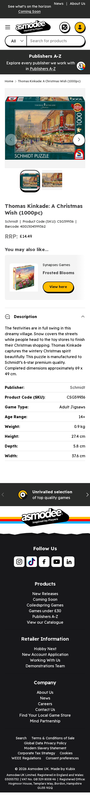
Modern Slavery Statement (45, 748)
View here (58, 287)
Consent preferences (62, 758)
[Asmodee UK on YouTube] (56, 561)
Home (9, 81)
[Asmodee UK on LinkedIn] (69, 561)
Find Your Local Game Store (45, 715)
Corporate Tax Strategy (36, 753)
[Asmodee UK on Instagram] (19, 561)
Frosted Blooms (58, 272)
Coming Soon (29, 11)
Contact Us (45, 709)
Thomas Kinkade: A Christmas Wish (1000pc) (49, 81)
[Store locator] (64, 27)
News (58, 3)
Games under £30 (45, 610)
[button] (80, 277)
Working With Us (45, 660)
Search (21, 738)
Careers (45, 703)
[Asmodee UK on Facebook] (44, 561)
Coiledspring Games (45, 605)
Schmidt (11, 221)
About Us (77, 3)
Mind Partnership (45, 721)
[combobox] (45, 41)
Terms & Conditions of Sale (52, 738)
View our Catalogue (45, 622)
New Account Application (45, 654)
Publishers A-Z (43, 68)
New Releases (45, 593)
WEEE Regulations (26, 758)
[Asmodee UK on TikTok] (31, 561)
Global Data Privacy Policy (45, 743)
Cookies (66, 753)
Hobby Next (45, 648)
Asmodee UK (38, 769)
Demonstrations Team (45, 665)
